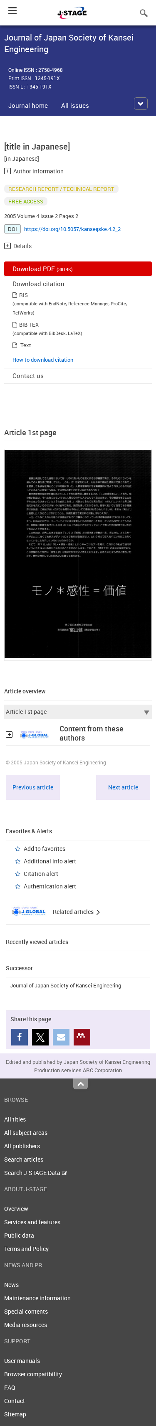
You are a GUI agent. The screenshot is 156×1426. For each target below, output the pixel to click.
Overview (16, 1209)
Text (25, 345)
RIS (23, 295)
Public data (19, 1235)
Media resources (25, 1325)
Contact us (28, 375)
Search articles (23, 1159)
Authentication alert (50, 886)
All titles (15, 1119)
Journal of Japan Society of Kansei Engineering (65, 985)
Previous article (32, 787)
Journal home (28, 105)
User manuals (22, 1361)
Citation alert (41, 874)
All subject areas (25, 1133)
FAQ (9, 1387)
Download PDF (42, 268)
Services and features (32, 1222)
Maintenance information (37, 1298)
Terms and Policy (26, 1249)
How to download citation (42, 359)
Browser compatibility (33, 1374)
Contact (14, 1401)
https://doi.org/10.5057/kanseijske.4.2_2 (72, 229)
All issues (75, 105)
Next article (123, 787)
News (11, 1285)
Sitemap (15, 1414)
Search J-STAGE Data (33, 1173)
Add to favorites (44, 849)
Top (80, 1083)
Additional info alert (50, 861)
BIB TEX (29, 324)
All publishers (22, 1146)
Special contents (26, 1311)
